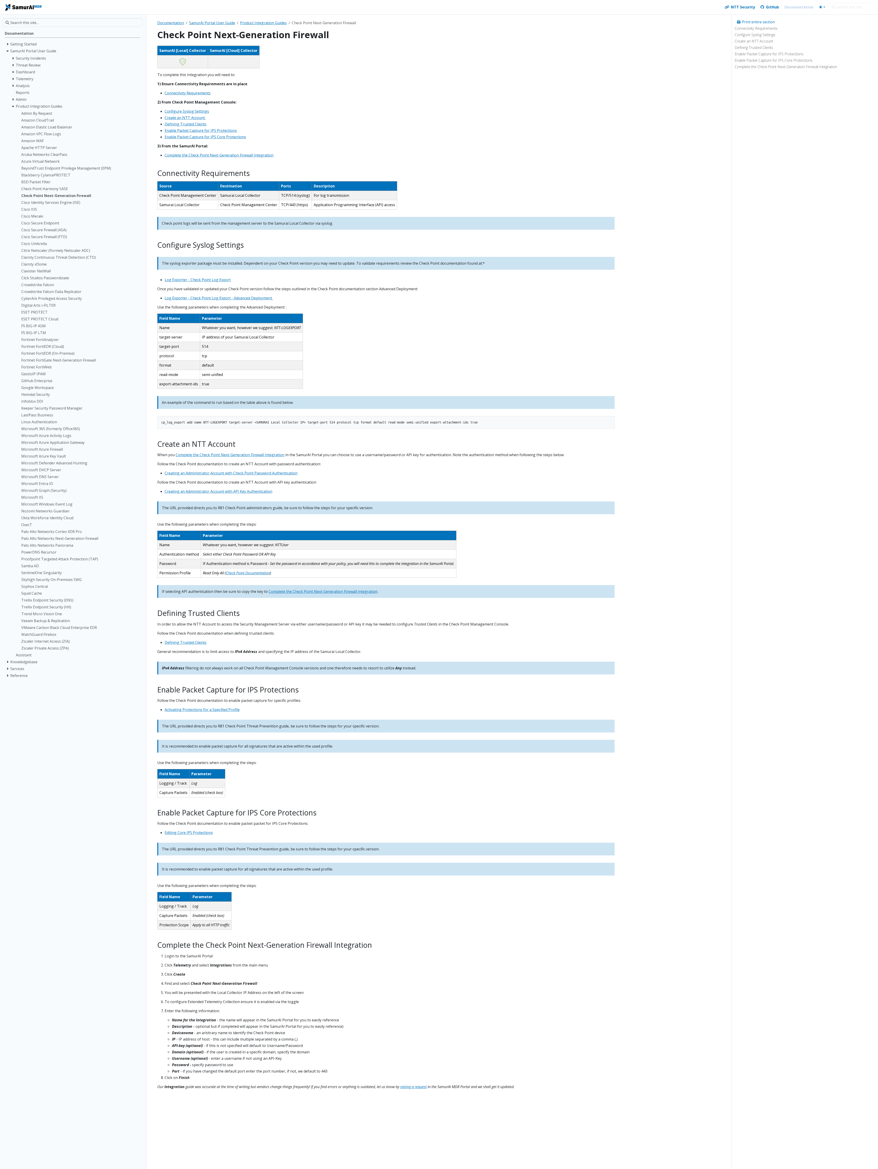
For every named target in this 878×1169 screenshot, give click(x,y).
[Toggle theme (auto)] (822, 7)
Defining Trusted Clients (754, 47)
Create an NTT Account (754, 41)
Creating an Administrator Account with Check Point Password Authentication (231, 473)
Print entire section (758, 21)
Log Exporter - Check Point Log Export (198, 279)
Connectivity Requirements (756, 28)
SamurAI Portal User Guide (212, 22)
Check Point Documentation (248, 572)
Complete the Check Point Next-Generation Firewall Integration (786, 66)
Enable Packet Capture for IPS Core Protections (773, 60)
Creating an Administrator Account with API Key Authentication (218, 491)
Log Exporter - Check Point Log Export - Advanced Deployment (219, 298)
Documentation (170, 22)
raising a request (413, 1086)
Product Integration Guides (263, 22)
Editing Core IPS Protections (189, 832)
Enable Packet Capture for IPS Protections (769, 53)
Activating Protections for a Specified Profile (202, 709)
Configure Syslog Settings (755, 34)
